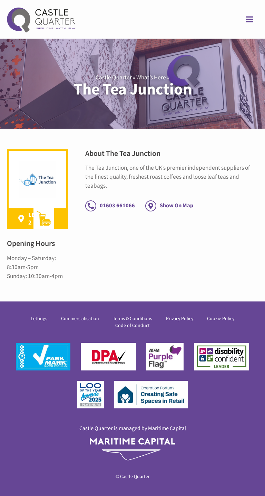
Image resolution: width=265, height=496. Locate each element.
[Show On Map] (150, 205)
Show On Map (176, 205)
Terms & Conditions (132, 318)
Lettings (39, 318)
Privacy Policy (179, 318)
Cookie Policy (220, 318)
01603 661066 (117, 205)
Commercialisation (80, 318)
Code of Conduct (132, 325)
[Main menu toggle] (249, 19)
